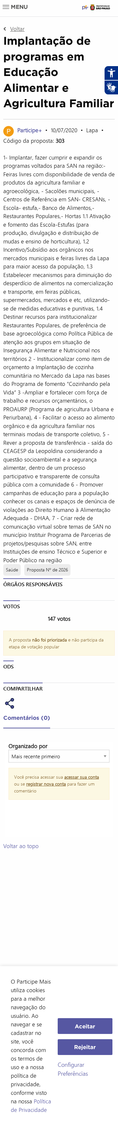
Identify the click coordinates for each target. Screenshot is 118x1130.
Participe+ (30, 130)
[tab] (26, 719)
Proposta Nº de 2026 (47, 569)
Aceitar (85, 1026)
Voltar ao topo (21, 845)
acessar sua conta (81, 777)
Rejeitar (85, 1047)
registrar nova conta (46, 784)
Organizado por (28, 745)
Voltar (17, 28)
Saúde (12, 569)
